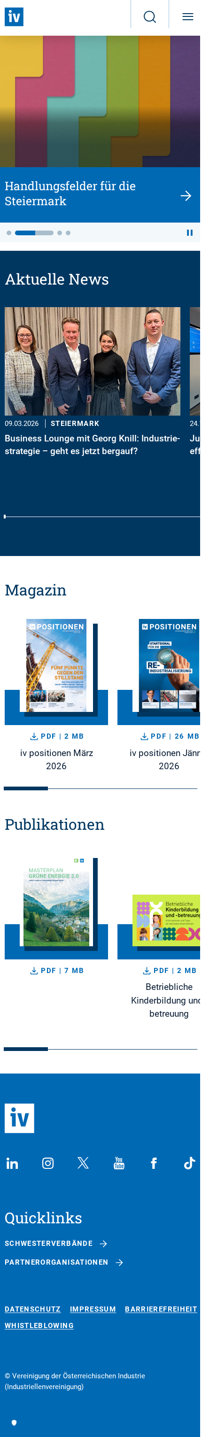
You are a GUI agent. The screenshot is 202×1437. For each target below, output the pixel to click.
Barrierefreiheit (161, 1309)
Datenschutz (33, 1309)
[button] (9, 233)
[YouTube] (118, 1163)
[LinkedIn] (12, 1163)
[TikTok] (189, 1163)
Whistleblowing (39, 1325)
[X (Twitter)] (83, 1163)
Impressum (93, 1309)
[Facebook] (154, 1163)
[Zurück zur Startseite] (14, 17)
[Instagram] (47, 1163)
